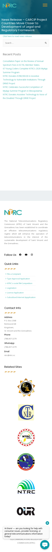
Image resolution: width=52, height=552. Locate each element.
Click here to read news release (17, 36)
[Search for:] (26, 43)
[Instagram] (32, 255)
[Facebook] (20, 255)
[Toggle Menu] (45, 5)
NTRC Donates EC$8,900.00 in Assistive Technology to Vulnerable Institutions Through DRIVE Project (24, 80)
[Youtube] (26, 255)
